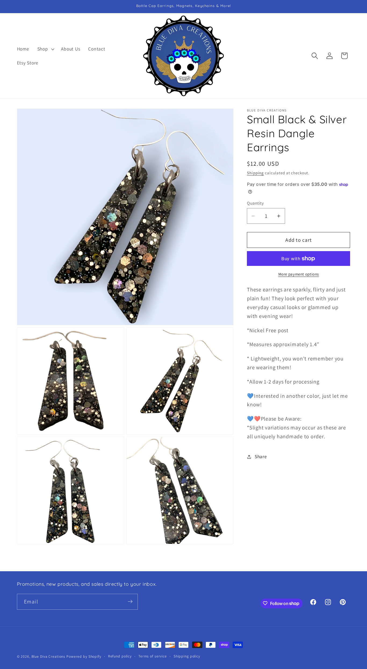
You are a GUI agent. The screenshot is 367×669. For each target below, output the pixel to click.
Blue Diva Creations (48, 656)
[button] (45, 49)
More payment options (298, 274)
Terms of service (152, 656)
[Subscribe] (130, 601)
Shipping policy (187, 656)
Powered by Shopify (83, 656)
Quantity (255, 203)
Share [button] (261, 457)
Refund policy (120, 656)
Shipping (255, 173)
